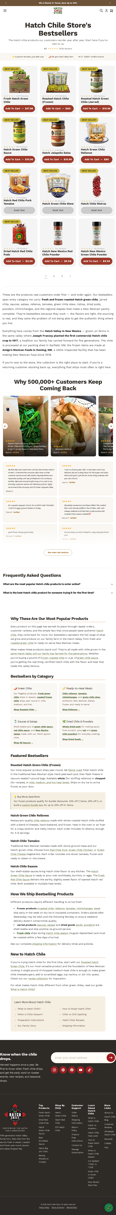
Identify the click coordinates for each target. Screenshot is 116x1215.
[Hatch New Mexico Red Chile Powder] (58, 232)
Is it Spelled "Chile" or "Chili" (93, 1164)
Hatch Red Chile (60, 1121)
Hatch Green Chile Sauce (44, 1130)
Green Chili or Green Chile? (93, 1174)
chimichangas (69, 697)
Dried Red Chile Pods (43, 1121)
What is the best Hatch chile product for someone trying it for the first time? (48, 592)
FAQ (106, 1147)
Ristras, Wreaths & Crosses (43, 1158)
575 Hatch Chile (60, 1128)
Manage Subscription (77, 1151)
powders (89, 925)
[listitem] (54, 1070)
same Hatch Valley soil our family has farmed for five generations (49, 653)
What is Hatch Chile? (23, 989)
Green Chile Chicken (81, 850)
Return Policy (75, 1128)
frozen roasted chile (52, 657)
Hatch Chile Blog (109, 1118)
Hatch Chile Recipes (73, 1020)
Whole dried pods (71, 726)
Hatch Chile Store (53, 1204)
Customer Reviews (109, 1125)
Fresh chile (23, 933)
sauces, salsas (46, 925)
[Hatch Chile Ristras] (97, 182)
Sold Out (19, 210)
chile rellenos (42, 820)
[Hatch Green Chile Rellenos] (97, 130)
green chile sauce (87, 657)
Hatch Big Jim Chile (43, 1149)
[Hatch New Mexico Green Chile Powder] (97, 232)
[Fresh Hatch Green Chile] (19, 79)
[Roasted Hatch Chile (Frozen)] (58, 79)
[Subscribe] (111, 1057)
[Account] (106, 10)
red (84, 730)
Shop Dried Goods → (73, 739)
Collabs (107, 1143)
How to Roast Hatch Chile (76, 1008)
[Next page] (70, 276)
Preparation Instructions (31, 1020)
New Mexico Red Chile (93, 1183)
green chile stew (91, 697)
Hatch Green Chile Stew (58, 203)
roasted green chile (22, 643)
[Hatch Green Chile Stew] (58, 182)
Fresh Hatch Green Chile (44, 1114)
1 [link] (45, 276)
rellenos (59, 908)
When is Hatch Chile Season (93, 1153)
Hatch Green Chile (60, 1114)
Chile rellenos (69, 693)
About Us (108, 1112)
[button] (111, 10)
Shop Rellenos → (71, 709)
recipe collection (38, 978)
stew (96, 908)
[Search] (101, 10)
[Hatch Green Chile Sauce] (19, 130)
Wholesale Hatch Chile (109, 1133)
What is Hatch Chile (93, 1119)
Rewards (108, 1139)
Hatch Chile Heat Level (93, 1134)
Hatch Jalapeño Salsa (56, 152)
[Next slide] (110, 3)
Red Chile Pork (58, 850)
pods (79, 925)
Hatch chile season (57, 933)
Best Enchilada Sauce (43, 1140)
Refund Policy (71, 1207)
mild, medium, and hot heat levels (49, 782)
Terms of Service (58, 1207)
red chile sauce (22, 730)
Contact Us (77, 1145)
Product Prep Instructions (77, 1137)
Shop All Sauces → (23, 743)
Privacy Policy (44, 1207)
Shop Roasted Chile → (25, 709)
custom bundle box (32, 805)
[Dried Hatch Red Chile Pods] (19, 232)
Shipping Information (73, 1025)
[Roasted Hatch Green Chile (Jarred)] (97, 79)
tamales (82, 693)
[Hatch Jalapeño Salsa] (58, 132)
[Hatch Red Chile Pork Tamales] (19, 181)
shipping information (44, 943)
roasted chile (46, 908)
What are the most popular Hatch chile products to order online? (42, 584)
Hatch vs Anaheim (92, 1127)
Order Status (75, 1114)
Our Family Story (27, 1025)
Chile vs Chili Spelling (74, 1014)
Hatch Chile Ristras (93, 203)
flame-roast (75, 770)
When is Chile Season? (30, 1014)
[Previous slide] (6, 3)
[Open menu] (5, 10)
